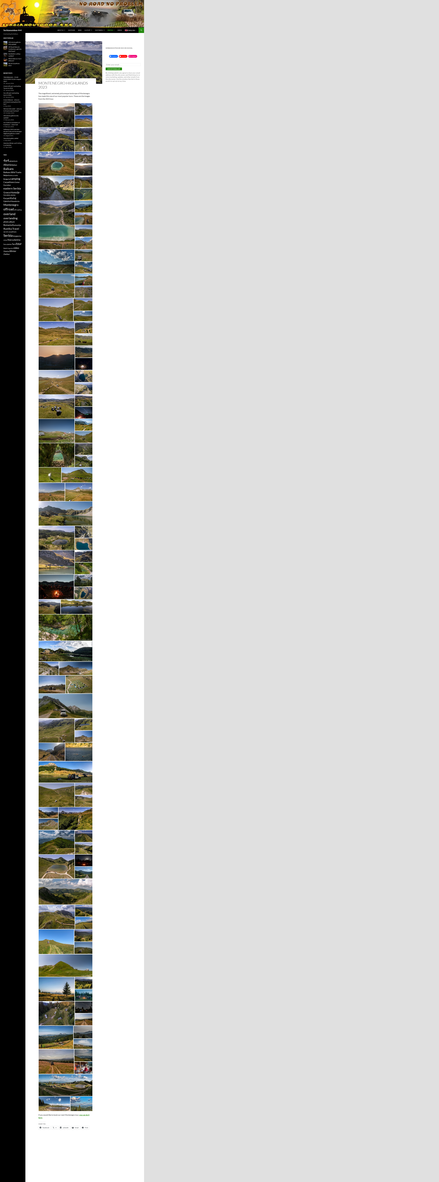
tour (19, 244)
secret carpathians (9, 232)
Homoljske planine (9, 195)
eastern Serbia (12, 188)
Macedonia (15, 201)
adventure (13, 161)
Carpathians (8, 182)
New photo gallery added (10, 138)
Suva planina (7, 244)
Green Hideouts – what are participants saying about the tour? (12, 102)
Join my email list (113, 69)
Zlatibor (6, 254)
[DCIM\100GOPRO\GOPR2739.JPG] (84, 923)
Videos (119, 30)
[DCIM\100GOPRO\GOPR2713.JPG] (51, 752)
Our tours (71, 30)
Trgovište (10, 248)
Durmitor (7, 185)
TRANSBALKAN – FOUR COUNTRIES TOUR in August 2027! (12, 79)
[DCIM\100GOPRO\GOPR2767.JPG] (56, 1061)
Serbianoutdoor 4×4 (12, 30)
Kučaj (13, 198)
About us (60, 30)
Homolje (15, 192)
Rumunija (16, 225)
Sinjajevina (17, 236)
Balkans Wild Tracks (12, 172)
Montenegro (10, 204)
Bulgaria (6, 179)
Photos (110, 30)
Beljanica (7, 175)
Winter (12, 251)
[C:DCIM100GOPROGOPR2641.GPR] (84, 364)
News (80, 30)
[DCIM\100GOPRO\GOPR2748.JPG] (56, 941)
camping (15, 178)
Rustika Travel (11, 228)
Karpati (6, 198)
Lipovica (6, 201)
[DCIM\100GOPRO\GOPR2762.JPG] (84, 1019)
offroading (18, 210)
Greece (6, 192)
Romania (7, 225)
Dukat (17, 182)
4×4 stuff (87, 30)
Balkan (14, 165)
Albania (7, 164)
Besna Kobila (14, 175)
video (16, 247)
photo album (9, 222)
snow (5, 240)
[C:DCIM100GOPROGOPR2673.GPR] (56, 586)
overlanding (10, 218)
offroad (8, 209)
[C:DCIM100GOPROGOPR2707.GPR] (56, 188)
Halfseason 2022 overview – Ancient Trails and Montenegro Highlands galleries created (12, 131)
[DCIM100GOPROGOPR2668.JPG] (51, 492)
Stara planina (13, 239)
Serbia (8, 235)
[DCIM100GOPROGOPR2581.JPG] (84, 243)
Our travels (99, 30)
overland (9, 214)
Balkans (8, 168)
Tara (14, 244)
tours (5, 248)
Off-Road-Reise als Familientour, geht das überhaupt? (14, 49)
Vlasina (6, 251)
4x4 (6, 160)
